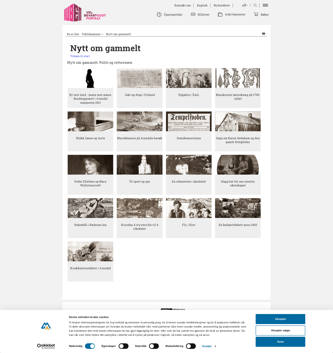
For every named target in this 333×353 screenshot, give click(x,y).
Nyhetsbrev (222, 5)
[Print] (264, 33)
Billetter (204, 14)
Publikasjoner (91, 34)
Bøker (265, 14)
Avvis (280, 341)
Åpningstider (173, 14)
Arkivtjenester (235, 14)
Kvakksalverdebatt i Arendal (90, 268)
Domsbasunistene (189, 138)
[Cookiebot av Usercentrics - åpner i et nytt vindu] (46, 346)
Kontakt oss (182, 5)
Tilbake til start (80, 56)
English (202, 5)
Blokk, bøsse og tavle (90, 138)
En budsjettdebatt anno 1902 (238, 225)
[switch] (124, 346)
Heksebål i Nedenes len (90, 225)
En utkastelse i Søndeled (189, 181)
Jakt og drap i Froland (139, 95)
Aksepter (280, 318)
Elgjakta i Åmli (188, 95)
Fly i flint (188, 225)
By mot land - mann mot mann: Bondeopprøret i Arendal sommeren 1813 (90, 98)
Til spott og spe (139, 181)
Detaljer (207, 346)
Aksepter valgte (280, 330)
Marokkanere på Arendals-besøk (139, 138)
